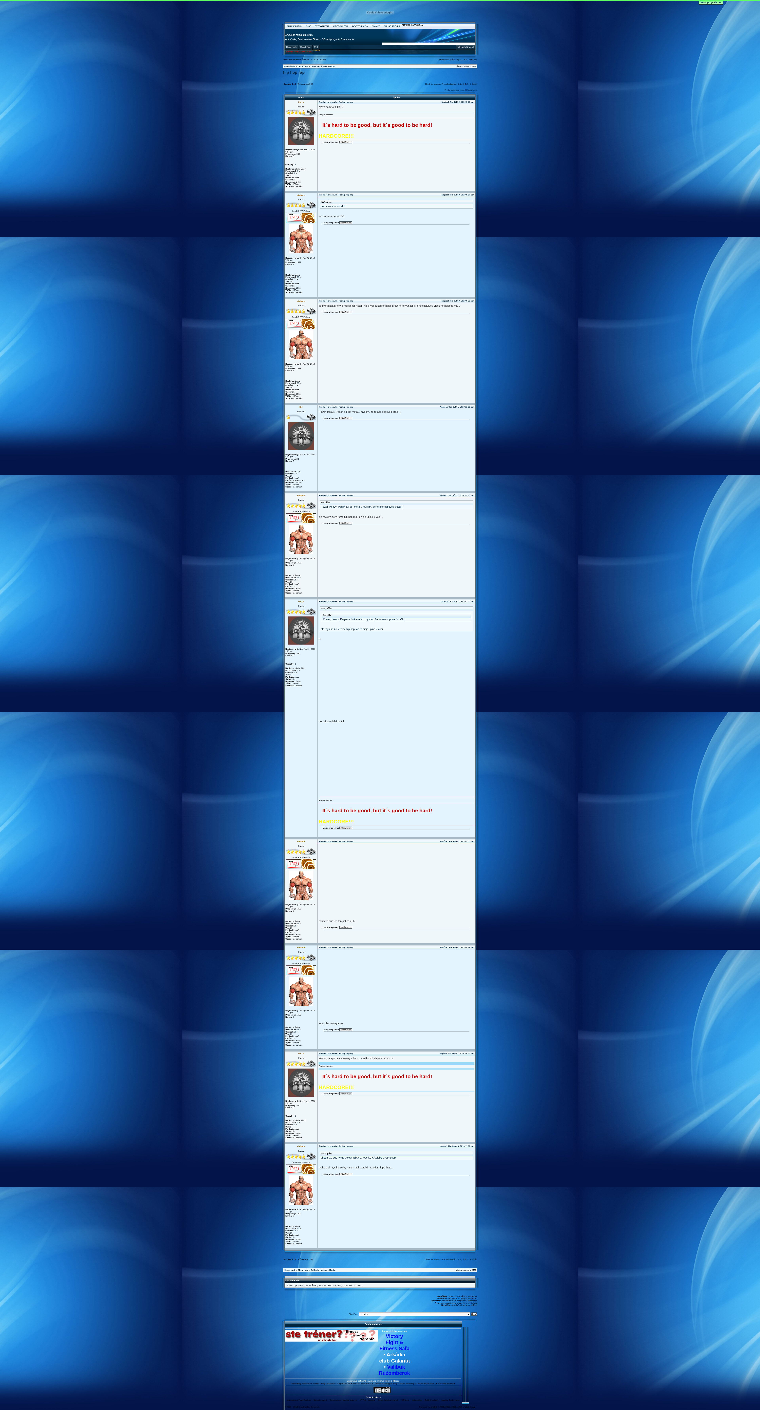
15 (298, 277)
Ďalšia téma (471, 90)
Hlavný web (289, 66)
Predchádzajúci (449, 84)
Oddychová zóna (319, 66)
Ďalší (474, 84)
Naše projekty (708, 2)
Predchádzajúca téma (455, 90)
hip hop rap (294, 72)
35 (295, 279)
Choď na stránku (433, 84)
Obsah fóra (303, 66)
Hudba (332, 66)
